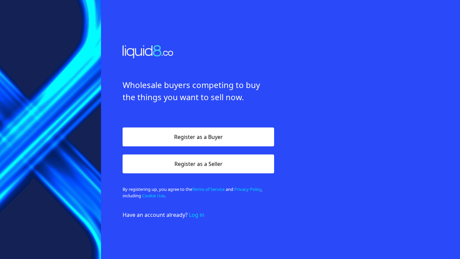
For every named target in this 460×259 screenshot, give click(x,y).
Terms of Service (208, 189)
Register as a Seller (198, 164)
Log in (196, 215)
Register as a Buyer (198, 137)
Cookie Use (153, 196)
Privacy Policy (247, 189)
